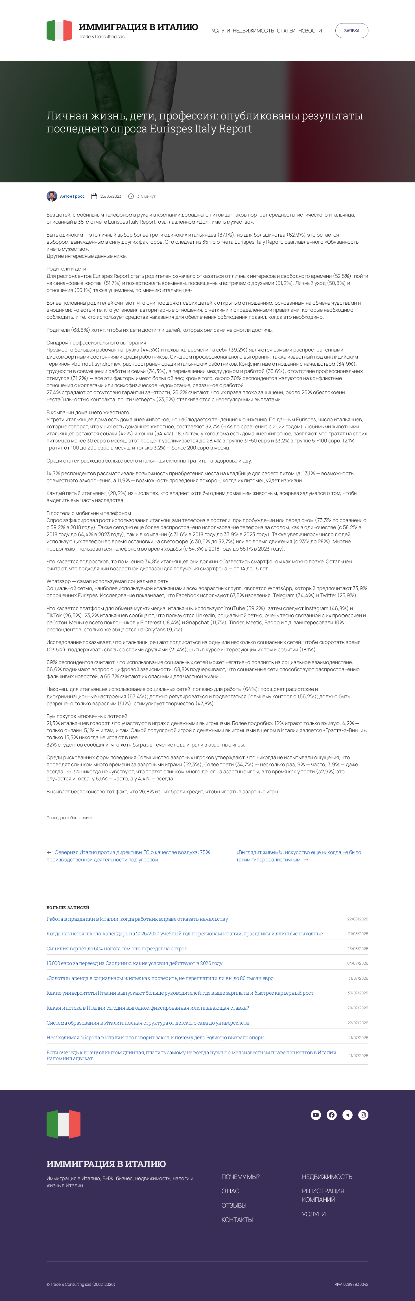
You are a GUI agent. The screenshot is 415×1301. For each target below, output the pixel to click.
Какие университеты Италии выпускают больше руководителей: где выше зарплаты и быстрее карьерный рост (180, 993)
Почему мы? (241, 1177)
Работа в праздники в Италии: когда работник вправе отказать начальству (137, 919)
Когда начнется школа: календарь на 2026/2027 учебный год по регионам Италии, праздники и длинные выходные (185, 934)
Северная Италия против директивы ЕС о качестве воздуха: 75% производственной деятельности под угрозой (128, 856)
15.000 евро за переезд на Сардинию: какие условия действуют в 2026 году (134, 963)
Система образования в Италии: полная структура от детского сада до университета (148, 1023)
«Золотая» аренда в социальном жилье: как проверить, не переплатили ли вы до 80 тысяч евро (160, 978)
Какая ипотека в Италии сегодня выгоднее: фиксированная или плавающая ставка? (148, 1008)
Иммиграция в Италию (138, 27)
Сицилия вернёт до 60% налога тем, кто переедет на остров (117, 949)
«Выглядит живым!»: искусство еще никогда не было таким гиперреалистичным (298, 856)
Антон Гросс (72, 196)
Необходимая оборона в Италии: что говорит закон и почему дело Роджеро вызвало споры (156, 1037)
